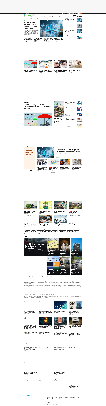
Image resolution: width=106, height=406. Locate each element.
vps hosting (66, 16)
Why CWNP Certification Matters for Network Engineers (45, 364)
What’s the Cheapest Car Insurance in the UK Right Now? (53, 270)
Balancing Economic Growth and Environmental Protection (52, 168)
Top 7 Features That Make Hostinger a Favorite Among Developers (75, 358)
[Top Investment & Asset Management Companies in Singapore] (60, 219)
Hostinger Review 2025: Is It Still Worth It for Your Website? (75, 387)
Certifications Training (71, 332)
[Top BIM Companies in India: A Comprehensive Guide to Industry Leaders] (75, 305)
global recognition (43, 231)
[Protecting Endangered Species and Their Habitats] (45, 205)
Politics (66, 101)
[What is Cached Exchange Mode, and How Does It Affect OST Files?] (45, 321)
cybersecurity (26, 16)
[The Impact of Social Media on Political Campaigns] (79, 115)
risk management (63, 231)
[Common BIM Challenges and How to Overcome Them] (79, 37)
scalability (31, 16)
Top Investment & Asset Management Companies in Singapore (60, 225)
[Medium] (79, 16)
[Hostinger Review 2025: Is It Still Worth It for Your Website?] (75, 381)
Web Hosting (25, 371)
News (27, 69)
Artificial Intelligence (51, 16)
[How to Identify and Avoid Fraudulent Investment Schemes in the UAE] (30, 64)
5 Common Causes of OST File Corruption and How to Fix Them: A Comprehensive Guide (59, 327)
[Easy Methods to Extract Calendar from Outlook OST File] (45, 336)
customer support (57, 16)
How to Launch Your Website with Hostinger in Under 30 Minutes (59, 373)
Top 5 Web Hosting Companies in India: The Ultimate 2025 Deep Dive (30, 373)
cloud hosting (62, 16)
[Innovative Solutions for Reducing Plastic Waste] (60, 205)
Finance (27, 223)
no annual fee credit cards (72, 16)
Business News (27, 102)
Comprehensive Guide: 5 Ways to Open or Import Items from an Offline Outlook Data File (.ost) (30, 342)
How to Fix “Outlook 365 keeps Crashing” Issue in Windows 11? (59, 349)
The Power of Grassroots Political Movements (64, 252)
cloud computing (41, 16)
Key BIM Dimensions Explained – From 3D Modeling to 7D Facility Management (45, 312)
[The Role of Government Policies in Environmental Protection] (30, 205)
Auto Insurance (50, 266)
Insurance (53, 266)
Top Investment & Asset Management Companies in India (45, 225)
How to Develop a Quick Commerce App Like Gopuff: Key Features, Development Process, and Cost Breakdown (45, 358)
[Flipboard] (80, 16)
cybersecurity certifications (71, 231)
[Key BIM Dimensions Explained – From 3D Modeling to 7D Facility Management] (45, 305)
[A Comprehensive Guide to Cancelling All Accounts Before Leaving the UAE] (60, 64)
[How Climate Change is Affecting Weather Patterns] (65, 162)
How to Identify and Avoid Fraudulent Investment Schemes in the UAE (30, 71)
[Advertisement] (53, 6)
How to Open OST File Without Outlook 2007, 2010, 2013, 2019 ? (60, 379)
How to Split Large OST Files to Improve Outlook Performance (60, 334)
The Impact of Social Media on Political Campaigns (70, 114)
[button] (77, 15)
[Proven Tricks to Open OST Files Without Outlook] (75, 321)
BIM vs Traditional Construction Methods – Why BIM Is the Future (29, 312)
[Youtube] (25, 402)
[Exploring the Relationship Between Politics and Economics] (79, 126)
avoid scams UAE (26, 110)
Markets (25, 223)
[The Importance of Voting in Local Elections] (79, 120)
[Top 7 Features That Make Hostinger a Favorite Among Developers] (75, 351)
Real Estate (70, 310)
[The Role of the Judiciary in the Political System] (76, 247)
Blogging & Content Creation (33, 325)
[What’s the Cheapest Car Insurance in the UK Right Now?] (53, 265)
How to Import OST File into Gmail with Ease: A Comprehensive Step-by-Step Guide (30, 349)
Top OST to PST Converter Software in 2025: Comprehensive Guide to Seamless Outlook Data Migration (30, 327)
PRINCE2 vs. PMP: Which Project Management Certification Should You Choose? (75, 334)
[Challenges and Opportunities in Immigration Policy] (77, 162)
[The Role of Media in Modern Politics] (79, 103)
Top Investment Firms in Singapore (74, 224)
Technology (26, 20)
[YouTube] (77, 16)
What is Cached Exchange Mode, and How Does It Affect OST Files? (45, 327)
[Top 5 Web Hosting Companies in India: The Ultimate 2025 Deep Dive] (30, 366)
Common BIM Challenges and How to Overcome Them (70, 36)
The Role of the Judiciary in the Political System (75, 252)
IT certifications (46, 16)
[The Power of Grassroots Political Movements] (64, 247)
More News (26, 300)
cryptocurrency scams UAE (32, 110)
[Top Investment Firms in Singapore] (75, 219)
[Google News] (78, 16)
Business (25, 69)
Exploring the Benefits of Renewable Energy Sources (74, 212)
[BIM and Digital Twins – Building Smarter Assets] (79, 31)
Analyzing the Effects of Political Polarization (52, 252)
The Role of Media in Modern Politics (70, 102)
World (25, 59)
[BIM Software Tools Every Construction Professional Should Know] (79, 26)
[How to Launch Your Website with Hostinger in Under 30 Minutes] (60, 366)
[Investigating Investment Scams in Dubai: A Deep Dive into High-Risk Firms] (45, 64)
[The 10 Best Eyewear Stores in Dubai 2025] (75, 64)
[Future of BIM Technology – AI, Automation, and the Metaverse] (51, 28)
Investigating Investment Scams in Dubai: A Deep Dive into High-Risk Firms (45, 71)
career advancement (35, 16)
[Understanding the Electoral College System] (79, 109)
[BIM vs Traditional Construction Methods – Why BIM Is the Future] (30, 305)
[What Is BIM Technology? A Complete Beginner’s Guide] (60, 305)
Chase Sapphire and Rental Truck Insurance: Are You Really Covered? (76, 270)
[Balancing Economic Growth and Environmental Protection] (53, 162)
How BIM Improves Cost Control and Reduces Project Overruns (34, 246)
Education (76, 332)
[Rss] (81, 16)
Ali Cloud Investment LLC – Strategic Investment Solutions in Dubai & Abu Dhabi (30, 225)
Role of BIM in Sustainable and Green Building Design (58, 120)
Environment (26, 200)
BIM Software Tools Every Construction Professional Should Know (28, 39)
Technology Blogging (26, 325)
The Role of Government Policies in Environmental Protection (29, 212)
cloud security (50, 231)
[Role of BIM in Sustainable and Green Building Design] (59, 109)
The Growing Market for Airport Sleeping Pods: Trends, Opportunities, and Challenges (42, 168)
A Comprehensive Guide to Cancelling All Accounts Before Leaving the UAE (60, 71)
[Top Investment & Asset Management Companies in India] (45, 219)
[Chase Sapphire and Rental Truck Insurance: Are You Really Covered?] (76, 265)
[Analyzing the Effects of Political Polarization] (53, 247)
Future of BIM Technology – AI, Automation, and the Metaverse (30, 25)
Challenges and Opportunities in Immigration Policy (76, 168)
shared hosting (56, 231)
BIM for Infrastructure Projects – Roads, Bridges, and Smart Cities (58, 39)
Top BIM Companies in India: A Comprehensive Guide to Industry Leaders (74, 312)
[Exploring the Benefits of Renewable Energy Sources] (75, 205)
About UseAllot (49, 395)
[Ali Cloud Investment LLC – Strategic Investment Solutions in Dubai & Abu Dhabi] (30, 219)
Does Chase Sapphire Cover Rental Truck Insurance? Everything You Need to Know (63, 269)
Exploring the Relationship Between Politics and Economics (70, 125)
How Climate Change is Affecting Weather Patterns (64, 168)
